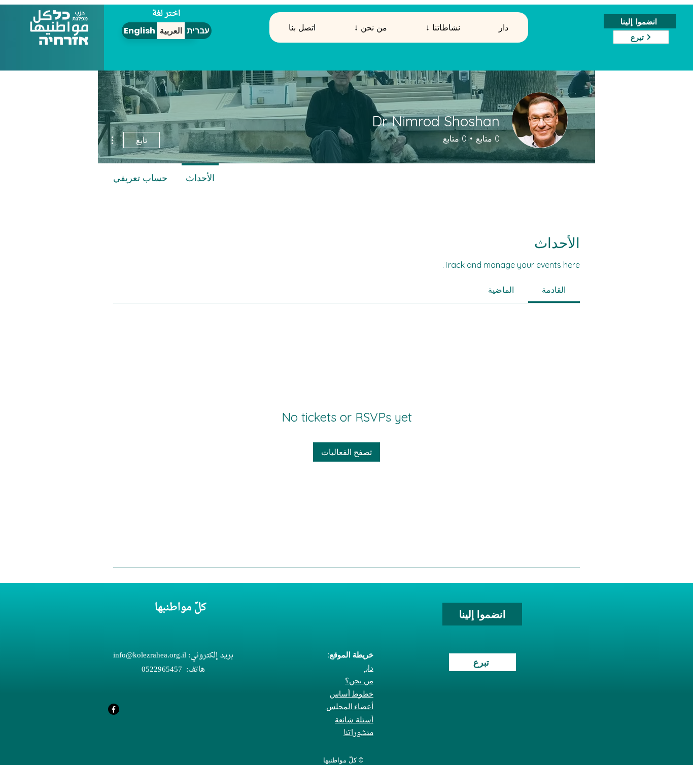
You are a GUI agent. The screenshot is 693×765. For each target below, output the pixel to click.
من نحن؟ (359, 680)
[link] (554, 290)
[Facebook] (113, 709)
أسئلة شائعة (354, 719)
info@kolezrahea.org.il (149, 655)
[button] (370, 27)
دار (368, 668)
